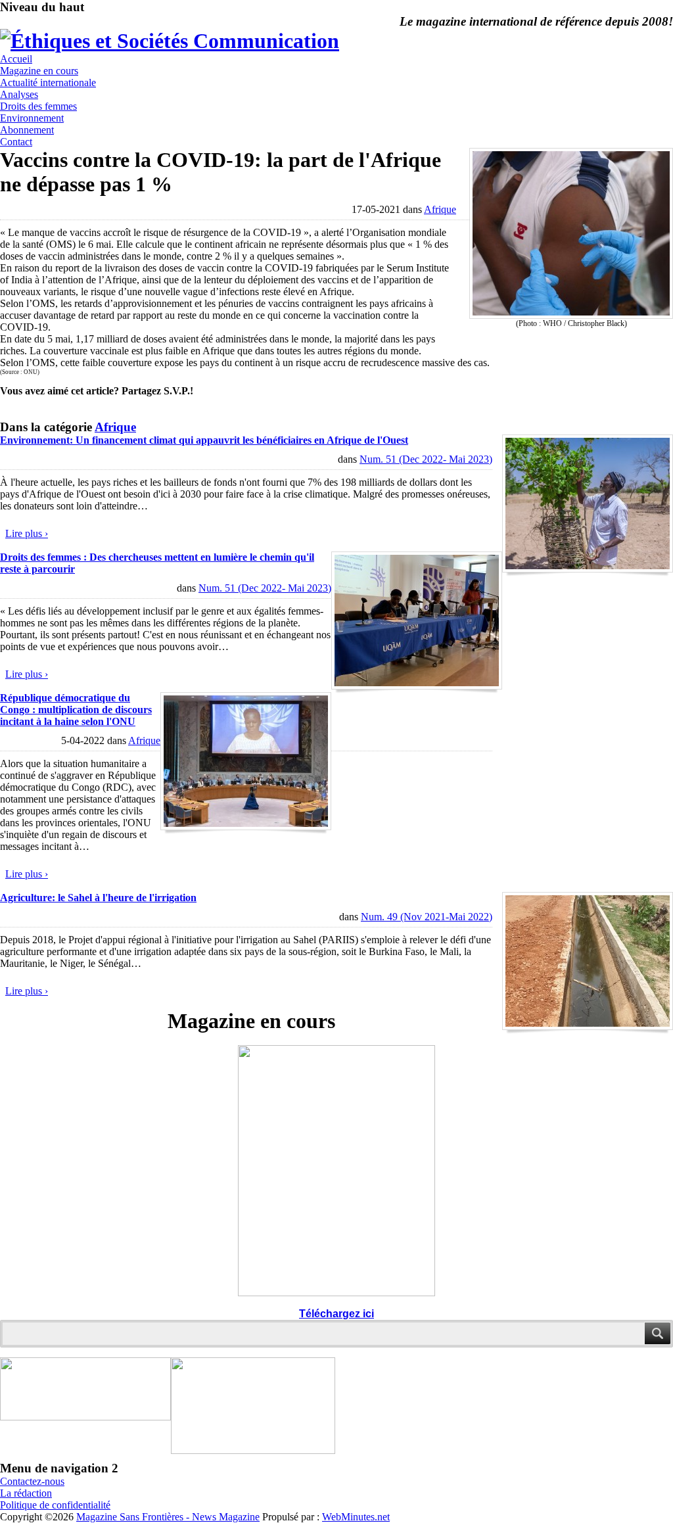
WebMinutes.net (356, 1516)
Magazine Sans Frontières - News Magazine (168, 1516)
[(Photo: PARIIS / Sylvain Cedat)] (587, 1026)
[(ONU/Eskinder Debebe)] (245, 826)
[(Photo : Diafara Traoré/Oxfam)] (587, 568)
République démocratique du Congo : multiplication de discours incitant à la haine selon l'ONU (76, 709)
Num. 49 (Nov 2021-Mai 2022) (426, 916)
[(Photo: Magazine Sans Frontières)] (416, 685)
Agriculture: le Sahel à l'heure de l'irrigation (98, 897)
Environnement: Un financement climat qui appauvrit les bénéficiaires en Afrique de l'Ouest (204, 440)
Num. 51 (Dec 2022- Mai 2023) (426, 459)
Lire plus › (26, 533)
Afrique (440, 209)
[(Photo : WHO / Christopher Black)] (571, 315)
